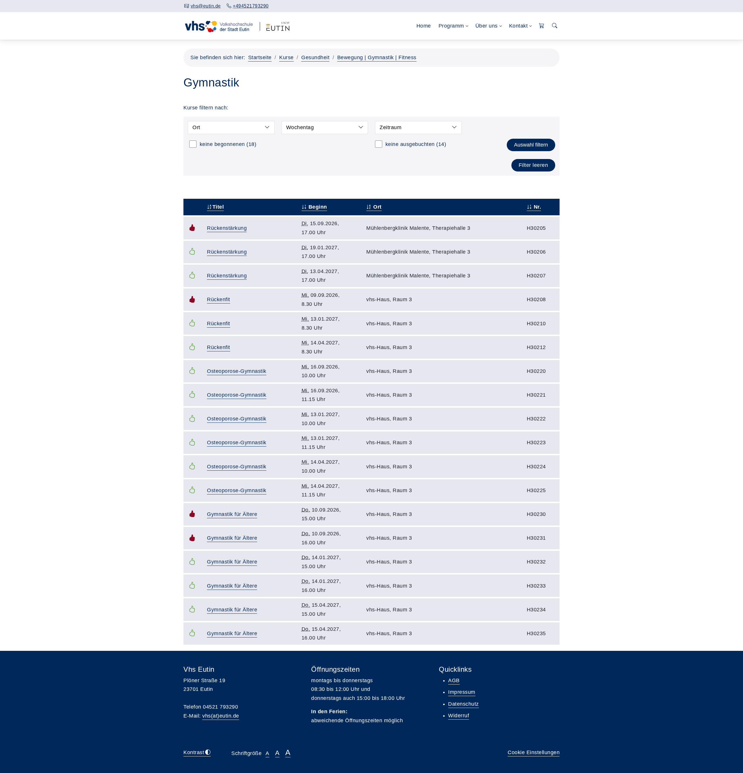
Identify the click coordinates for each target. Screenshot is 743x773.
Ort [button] (196, 127)
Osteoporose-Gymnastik (236, 371)
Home (423, 26)
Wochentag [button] (300, 127)
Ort (377, 207)
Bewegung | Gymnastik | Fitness (376, 57)
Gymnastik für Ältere (232, 514)
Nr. (536, 207)
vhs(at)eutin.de (220, 716)
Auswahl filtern (531, 145)
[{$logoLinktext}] (218, 26)
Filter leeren (533, 165)
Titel (218, 207)
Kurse (286, 57)
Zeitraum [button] (390, 127)
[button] (542, 26)
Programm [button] (451, 26)
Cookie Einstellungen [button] (534, 752)
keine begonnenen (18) (228, 144)
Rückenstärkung (227, 228)
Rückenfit (218, 299)
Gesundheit (315, 57)
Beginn (317, 207)
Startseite (260, 57)
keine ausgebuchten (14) (415, 144)
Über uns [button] (486, 26)
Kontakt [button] (518, 26)
